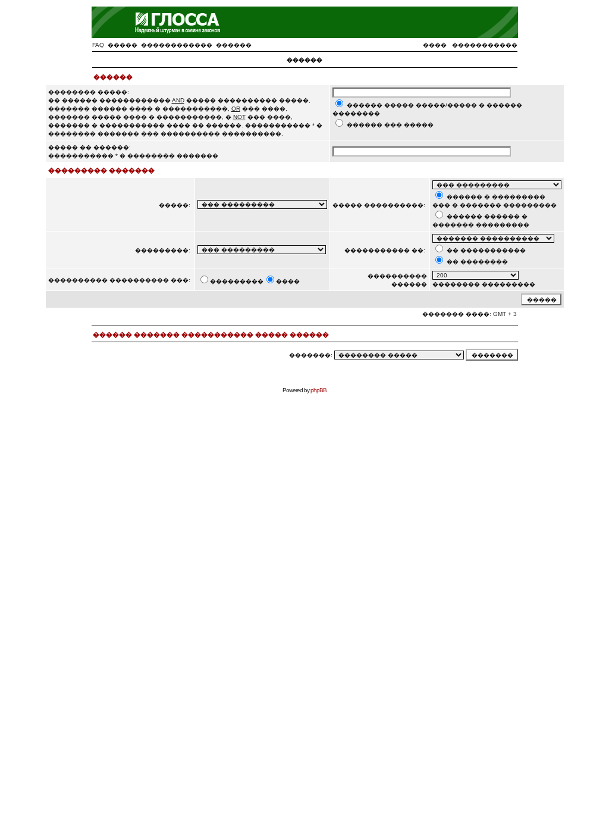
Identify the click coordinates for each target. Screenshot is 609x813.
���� (435, 45)
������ (234, 45)
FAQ (98, 45)
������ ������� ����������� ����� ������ (211, 334)
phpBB (318, 390)
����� (122, 45)
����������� (484, 45)
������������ (176, 45)
